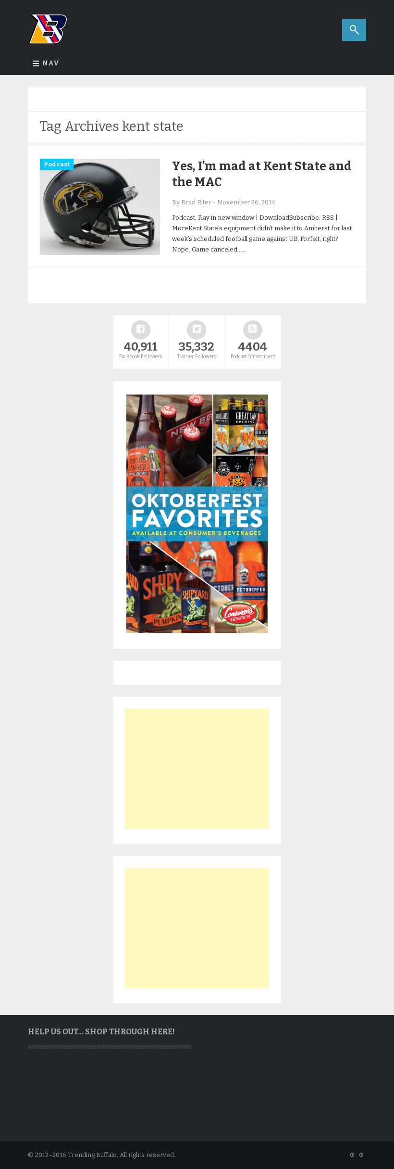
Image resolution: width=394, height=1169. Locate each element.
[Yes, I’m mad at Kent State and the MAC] (100, 253)
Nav (50, 63)
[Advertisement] (197, 769)
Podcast (57, 164)
